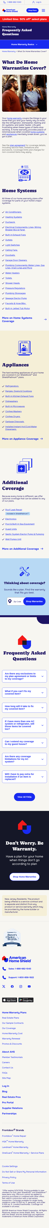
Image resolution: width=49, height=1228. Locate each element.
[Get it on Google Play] (25, 1001)
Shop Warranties (34, 601)
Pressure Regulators (15, 288)
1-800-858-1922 (26, 977)
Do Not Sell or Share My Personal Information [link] (24, 1171)
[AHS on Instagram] (20, 986)
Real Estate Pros (11, 1097)
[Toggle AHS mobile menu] (43, 10)
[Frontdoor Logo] (16, 959)
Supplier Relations (12, 1108)
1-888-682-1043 (14, 2)
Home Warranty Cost (12, 1033)
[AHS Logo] (10, 10)
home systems (37, 132)
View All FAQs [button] (24, 797)
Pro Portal (8, 1102)
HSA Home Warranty (13, 1141)
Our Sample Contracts (13, 1023)
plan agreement (17, 145)
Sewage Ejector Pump (16, 298)
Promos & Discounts (12, 1043)
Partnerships (9, 1113)
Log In (5, 1086)
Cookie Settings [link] (10, 1166)
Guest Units (11, 529)
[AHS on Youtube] (29, 986)
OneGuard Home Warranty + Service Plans (23, 1153)
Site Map (6, 1078)
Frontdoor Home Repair (14, 1136)
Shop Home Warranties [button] (24, 876)
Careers (6, 1062)
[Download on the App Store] (9, 1001)
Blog (4, 1091)
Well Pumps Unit (13, 539)
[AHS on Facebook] (12, 986)
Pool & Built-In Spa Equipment (19, 524)
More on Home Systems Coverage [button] (17, 319)
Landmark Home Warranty (15, 1147)
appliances (11, 134)
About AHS (8, 1051)
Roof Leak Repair (13, 509)
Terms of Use (8, 1182)
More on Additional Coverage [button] (20, 548)
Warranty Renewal (11, 1038)
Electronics (10, 519)
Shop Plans (32, 10)
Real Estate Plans (10, 1017)
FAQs (4, 1072)
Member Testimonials (12, 1057)
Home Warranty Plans (14, 1012)
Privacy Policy (9, 1177)
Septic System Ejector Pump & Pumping (24, 534)
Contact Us (7, 1067)
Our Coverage (9, 1028)
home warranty (14, 118)
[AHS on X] (3, 986)
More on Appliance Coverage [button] (20, 438)
